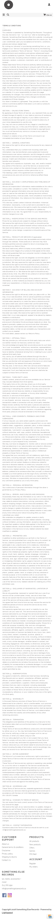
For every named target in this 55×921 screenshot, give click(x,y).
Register (32, 864)
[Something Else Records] (15, 6)
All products (34, 841)
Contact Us (6, 860)
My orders (33, 867)
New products (35, 845)
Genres (32, 851)
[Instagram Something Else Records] (10, 895)
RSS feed (32, 854)
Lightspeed (7, 913)
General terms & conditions (12, 847)
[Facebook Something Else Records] (4, 895)
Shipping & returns (9, 857)
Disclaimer (6, 851)
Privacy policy (7, 854)
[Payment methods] (50, 916)
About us (5, 844)
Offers (31, 848)
